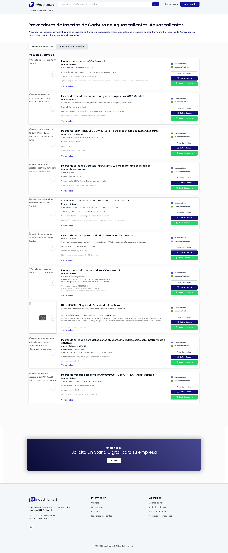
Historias (95, 511)
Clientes (95, 503)
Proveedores (97, 507)
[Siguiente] (52, 74)
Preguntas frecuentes (101, 516)
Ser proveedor (190, 4)
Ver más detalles (184, 73)
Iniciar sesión (171, 4)
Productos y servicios (41, 10)
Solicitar (114, 460)
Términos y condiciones (160, 516)
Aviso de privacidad (158, 511)
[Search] (155, 4)
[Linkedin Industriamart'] (31, 527)
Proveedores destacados (72, 46)
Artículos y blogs (157, 507)
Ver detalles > (67, 86)
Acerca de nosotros (159, 503)
